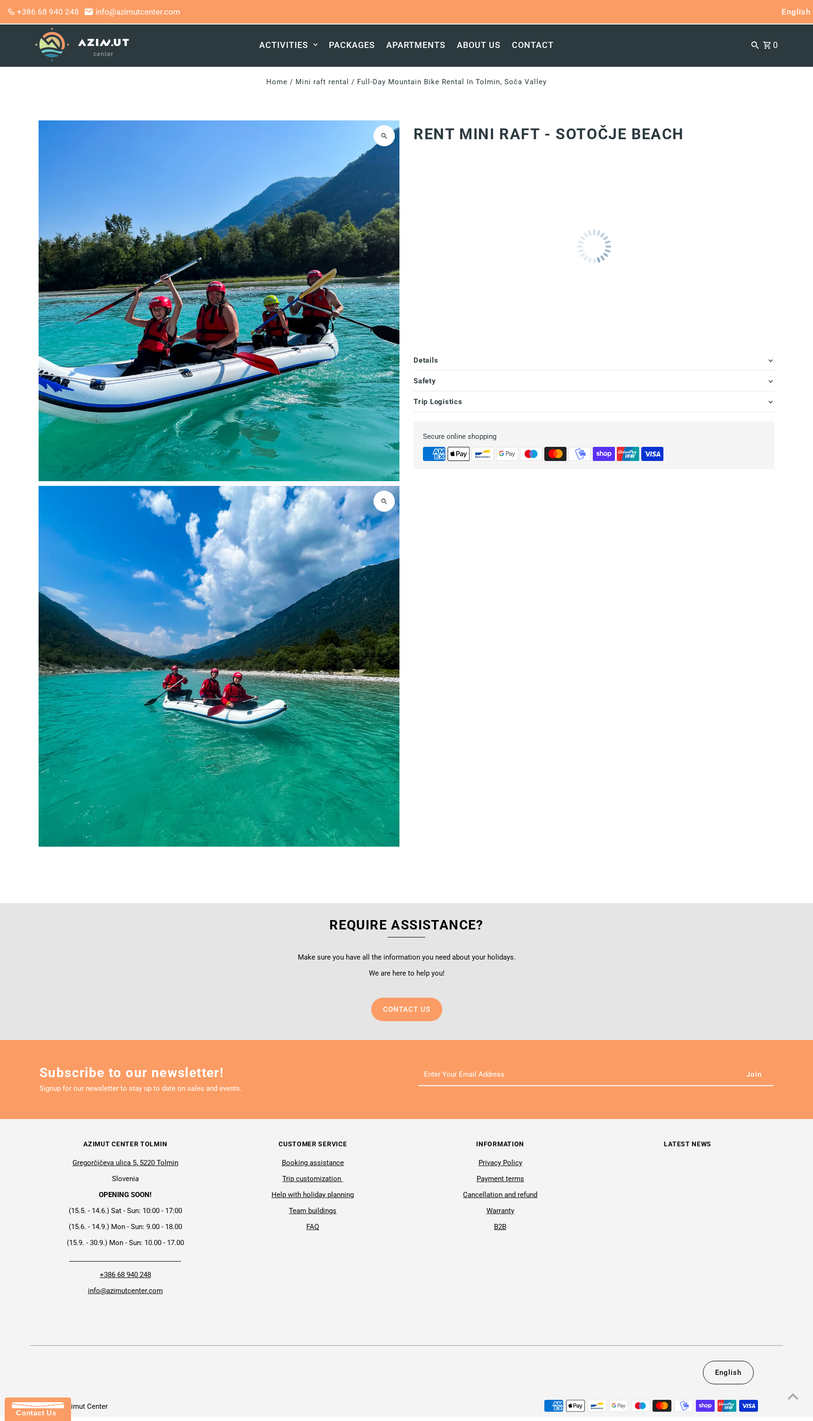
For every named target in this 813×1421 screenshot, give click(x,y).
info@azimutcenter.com (138, 11)
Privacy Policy (500, 1163)
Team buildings (312, 1211)
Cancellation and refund (500, 1195)
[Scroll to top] (793, 1396)
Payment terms (500, 1179)
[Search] (755, 45)
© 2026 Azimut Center (73, 1406)
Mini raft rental (322, 82)
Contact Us (34, 1413)
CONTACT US (406, 1009)
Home (276, 82)
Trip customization (312, 1179)
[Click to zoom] (384, 135)
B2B (500, 1227)
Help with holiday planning (312, 1195)
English (796, 11)
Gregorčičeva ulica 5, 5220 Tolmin (125, 1163)
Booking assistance (313, 1163)
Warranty (500, 1211)
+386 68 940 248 (48, 11)
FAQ (312, 1227)
